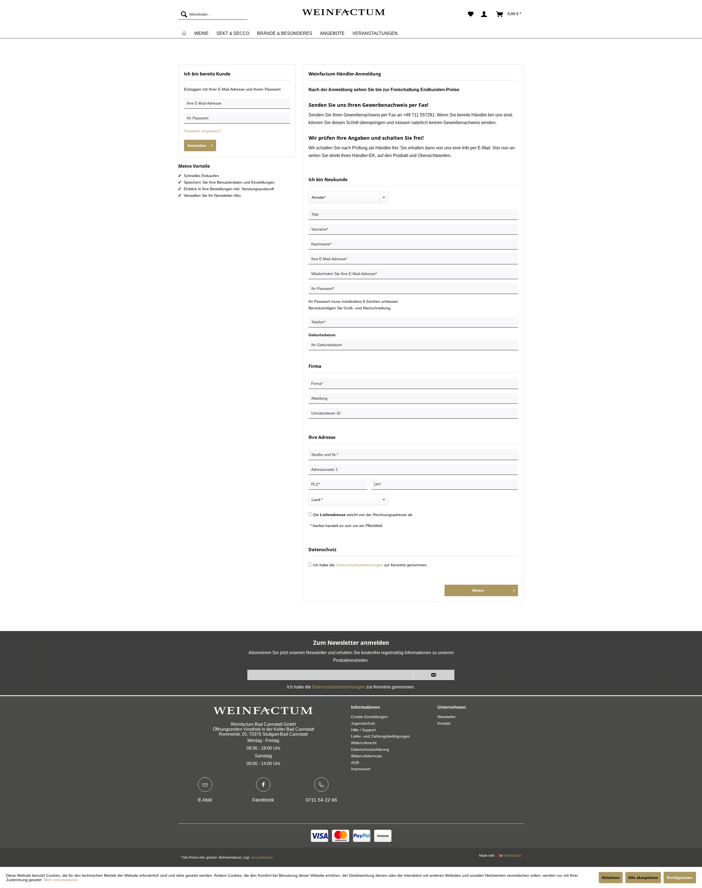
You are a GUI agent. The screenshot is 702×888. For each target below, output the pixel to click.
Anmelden (196, 145)
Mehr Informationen (61, 880)
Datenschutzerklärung (370, 749)
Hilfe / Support (363, 730)
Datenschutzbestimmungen (359, 565)
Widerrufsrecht (364, 743)
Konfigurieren (680, 877)
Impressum (360, 769)
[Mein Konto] (485, 14)
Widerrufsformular (366, 756)
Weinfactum (513, 856)
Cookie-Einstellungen (369, 717)
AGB (355, 762)
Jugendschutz (363, 723)
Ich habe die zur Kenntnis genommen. (370, 565)
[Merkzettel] (470, 14)
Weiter (478, 590)
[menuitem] (212, 14)
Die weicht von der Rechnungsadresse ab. (363, 514)
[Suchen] (182, 14)
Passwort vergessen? (202, 131)
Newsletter (446, 717)
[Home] (184, 33)
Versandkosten (262, 857)
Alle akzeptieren (643, 877)
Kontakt (444, 723)
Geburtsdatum (321, 335)
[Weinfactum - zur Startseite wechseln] (343, 16)
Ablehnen (611, 877)
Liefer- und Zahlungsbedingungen (380, 736)
